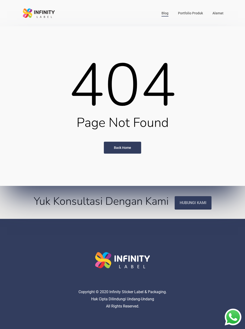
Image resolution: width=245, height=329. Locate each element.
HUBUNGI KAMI (193, 202)
